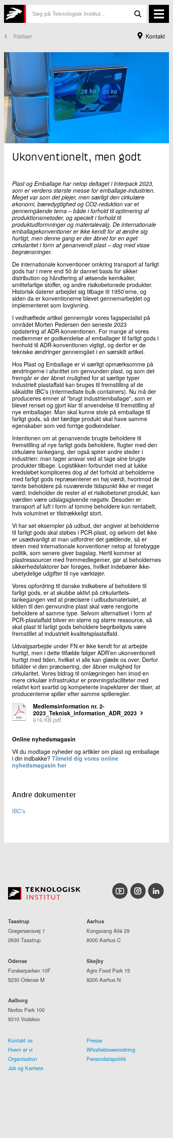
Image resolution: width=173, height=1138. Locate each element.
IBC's (18, 811)
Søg (137, 14)
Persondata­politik (106, 1059)
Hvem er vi (20, 1049)
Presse (94, 1040)
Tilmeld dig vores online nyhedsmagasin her (65, 761)
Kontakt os (20, 1040)
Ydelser (22, 36)
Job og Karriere (25, 1068)
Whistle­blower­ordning (110, 1049)
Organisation (22, 1059)
